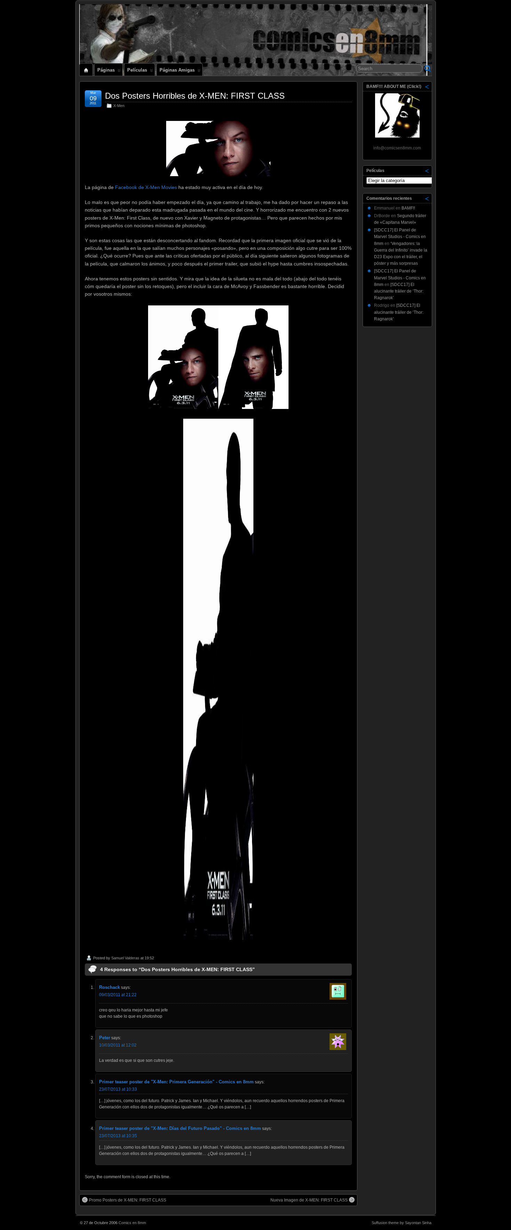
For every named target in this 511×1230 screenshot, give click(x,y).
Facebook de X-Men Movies (146, 187)
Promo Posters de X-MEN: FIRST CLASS (127, 1200)
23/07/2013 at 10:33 (118, 1089)
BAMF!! (408, 208)
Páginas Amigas (177, 70)
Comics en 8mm (132, 1223)
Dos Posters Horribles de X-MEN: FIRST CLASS (195, 95)
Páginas (106, 70)
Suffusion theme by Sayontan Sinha (401, 1223)
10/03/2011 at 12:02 (118, 1045)
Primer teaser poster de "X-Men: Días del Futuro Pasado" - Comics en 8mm (180, 1128)
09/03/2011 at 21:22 (118, 994)
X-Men (118, 106)
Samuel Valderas (125, 958)
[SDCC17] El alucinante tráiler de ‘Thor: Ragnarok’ (398, 291)
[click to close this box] (427, 86)
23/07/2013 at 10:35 (118, 1135)
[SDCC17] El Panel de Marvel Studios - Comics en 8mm (400, 237)
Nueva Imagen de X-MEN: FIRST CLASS (309, 1200)
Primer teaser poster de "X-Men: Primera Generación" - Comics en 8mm (176, 1081)
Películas (137, 70)
